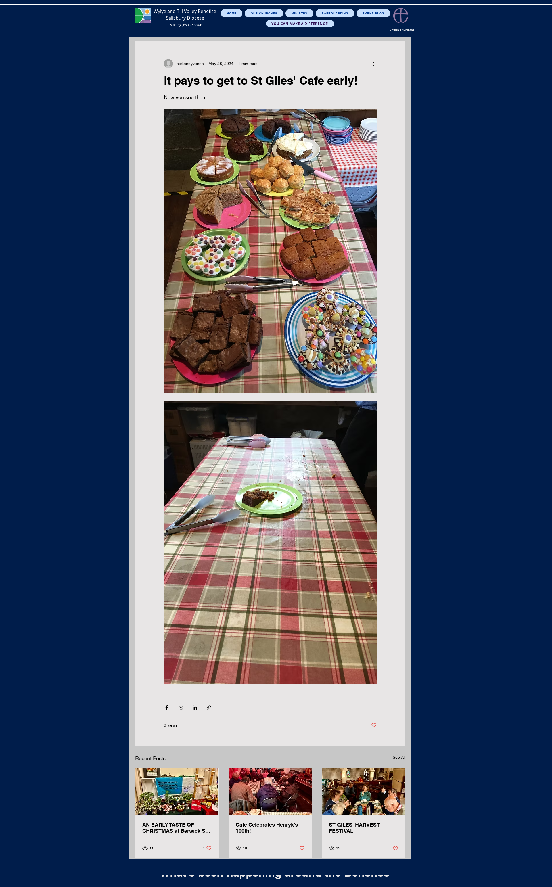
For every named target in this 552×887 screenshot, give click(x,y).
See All (399, 757)
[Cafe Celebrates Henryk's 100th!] (270, 791)
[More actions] (373, 63)
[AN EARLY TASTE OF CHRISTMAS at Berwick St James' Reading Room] (176, 791)
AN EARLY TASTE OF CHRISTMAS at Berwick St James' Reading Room (174, 828)
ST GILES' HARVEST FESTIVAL (354, 828)
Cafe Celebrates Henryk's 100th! (267, 828)
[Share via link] (209, 707)
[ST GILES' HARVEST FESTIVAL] (363, 791)
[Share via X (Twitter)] (180, 707)
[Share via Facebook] (166, 707)
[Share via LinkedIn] (195, 707)
